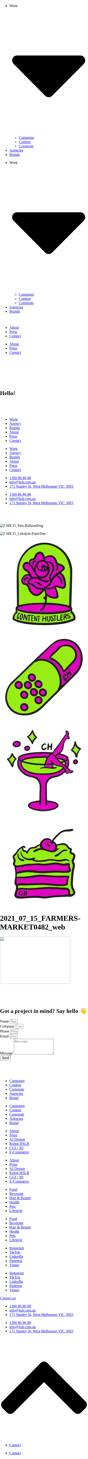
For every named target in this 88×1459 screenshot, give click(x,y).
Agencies (16, 150)
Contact (15, 336)
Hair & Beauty (20, 1198)
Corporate (26, 146)
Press (13, 332)
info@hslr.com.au (22, 1310)
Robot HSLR (19, 1144)
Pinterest (15, 1261)
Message (7, 1053)
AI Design (17, 1139)
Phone (5, 1031)
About (14, 327)
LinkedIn (16, 1256)
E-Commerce (19, 1152)
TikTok (14, 1252)
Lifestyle (15, 1211)
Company (7, 1026)
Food (13, 1189)
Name (5, 1021)
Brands (14, 155)
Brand (14, 1098)
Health (14, 1202)
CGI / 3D (16, 1148)
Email (5, 1036)
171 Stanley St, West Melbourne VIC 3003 (41, 1315)
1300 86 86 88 (20, 1306)
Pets (12, 1206)
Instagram (16, 1248)
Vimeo (14, 1265)
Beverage (16, 1194)
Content (25, 142)
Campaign (26, 138)
